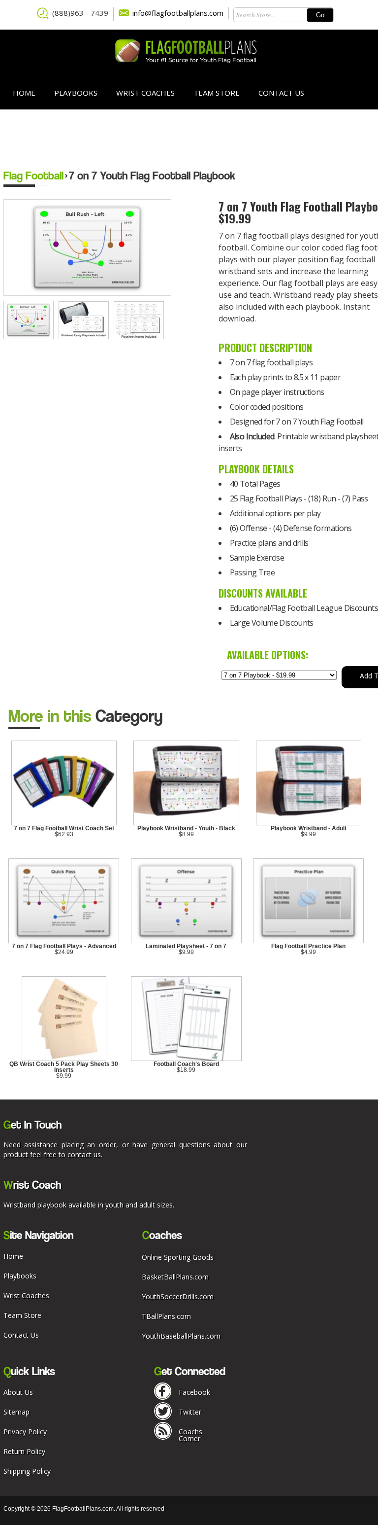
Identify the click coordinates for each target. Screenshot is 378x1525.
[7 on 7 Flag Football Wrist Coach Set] (64, 823)
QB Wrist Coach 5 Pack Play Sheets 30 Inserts (63, 1067)
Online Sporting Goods (178, 1257)
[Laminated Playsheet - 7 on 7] (186, 941)
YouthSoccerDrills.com (178, 1296)
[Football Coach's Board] (186, 1059)
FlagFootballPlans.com (83, 1508)
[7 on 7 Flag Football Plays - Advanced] (63, 941)
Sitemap (16, 1412)
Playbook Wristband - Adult (308, 828)
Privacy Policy (25, 1431)
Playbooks (75, 93)
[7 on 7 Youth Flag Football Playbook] (31, 337)
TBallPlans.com (166, 1316)
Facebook (194, 1392)
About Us (18, 1392)
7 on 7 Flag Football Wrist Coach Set (64, 828)
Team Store (216, 93)
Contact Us (281, 93)
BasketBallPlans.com (175, 1276)
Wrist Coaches (145, 93)
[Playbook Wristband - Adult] (309, 823)
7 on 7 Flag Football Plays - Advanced (64, 946)
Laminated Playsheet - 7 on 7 (186, 946)
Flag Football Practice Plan (308, 946)
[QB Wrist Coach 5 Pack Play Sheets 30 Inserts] (64, 1059)
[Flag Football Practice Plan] (308, 941)
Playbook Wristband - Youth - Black (186, 828)
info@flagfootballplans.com (177, 13)
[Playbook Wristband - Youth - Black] (186, 823)
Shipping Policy (27, 1471)
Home (24, 93)
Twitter (190, 1412)
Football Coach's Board (186, 1064)
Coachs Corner (190, 1435)
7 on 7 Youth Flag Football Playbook (152, 175)
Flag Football (33, 175)
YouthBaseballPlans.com (181, 1336)
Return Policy (24, 1451)
